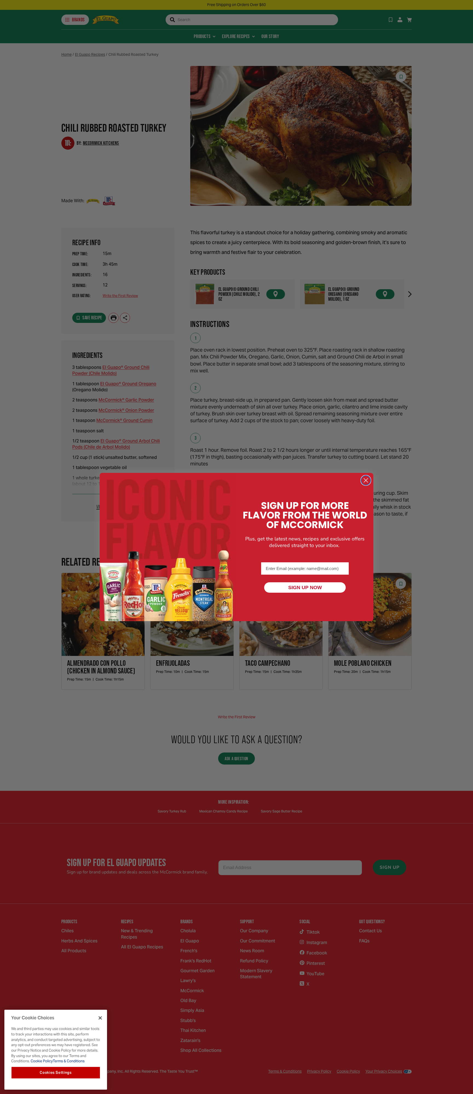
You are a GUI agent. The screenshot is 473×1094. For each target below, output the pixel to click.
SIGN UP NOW (305, 587)
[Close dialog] (366, 480)
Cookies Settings (56, 1072)
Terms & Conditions (69, 1061)
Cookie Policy (41, 1061)
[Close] (100, 1018)
